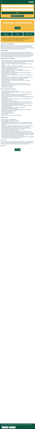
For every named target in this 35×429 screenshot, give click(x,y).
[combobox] (17, 6)
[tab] (6, 34)
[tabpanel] (17, 39)
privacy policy (4, 425)
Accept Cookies (5, 427)
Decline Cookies (12, 427)
